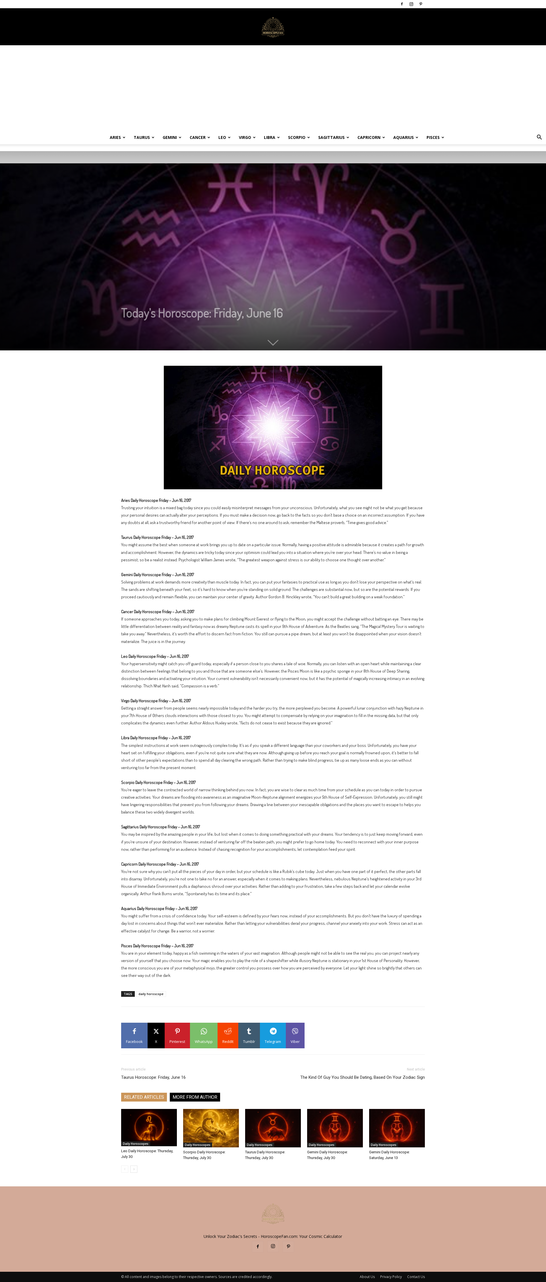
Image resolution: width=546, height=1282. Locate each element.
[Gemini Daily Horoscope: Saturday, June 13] (397, 1128)
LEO (222, 137)
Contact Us (416, 1276)
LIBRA (269, 137)
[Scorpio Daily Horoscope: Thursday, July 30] (211, 1128)
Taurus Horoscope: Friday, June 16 (153, 1077)
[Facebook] (402, 4)
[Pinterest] (420, 4)
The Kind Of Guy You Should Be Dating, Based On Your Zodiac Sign (362, 1077)
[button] (539, 138)
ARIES (115, 137)
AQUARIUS (403, 137)
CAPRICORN (368, 137)
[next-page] (133, 1169)
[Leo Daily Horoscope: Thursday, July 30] (149, 1127)
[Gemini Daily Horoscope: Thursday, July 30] (335, 1128)
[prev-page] (124, 1169)
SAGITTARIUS (331, 137)
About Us (367, 1276)
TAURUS (142, 137)
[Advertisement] (273, 88)
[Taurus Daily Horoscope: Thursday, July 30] (273, 1128)
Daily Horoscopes (135, 1144)
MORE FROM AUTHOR (195, 1097)
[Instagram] (411, 4)
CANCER (198, 137)
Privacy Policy (391, 1276)
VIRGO (245, 137)
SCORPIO (296, 137)
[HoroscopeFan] (273, 27)
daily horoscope (151, 994)
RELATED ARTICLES (144, 1097)
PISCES (433, 137)
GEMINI (170, 137)
